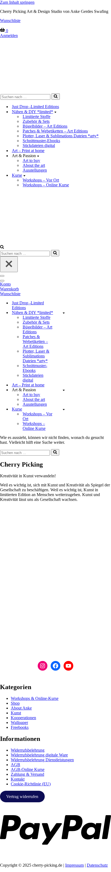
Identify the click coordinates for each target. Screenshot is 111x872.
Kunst (16, 713)
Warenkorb (9, 289)
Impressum (74, 865)
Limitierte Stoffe (36, 116)
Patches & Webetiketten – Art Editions (55, 131)
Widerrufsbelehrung (27, 750)
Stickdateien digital (39, 145)
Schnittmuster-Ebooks (41, 140)
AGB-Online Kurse (27, 769)
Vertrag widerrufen (22, 796)
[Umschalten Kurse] (63, 409)
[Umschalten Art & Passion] (63, 390)
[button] (55, 111)
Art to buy (31, 160)
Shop (15, 703)
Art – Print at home (28, 150)
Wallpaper (19, 722)
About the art (34, 165)
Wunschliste (10, 20)
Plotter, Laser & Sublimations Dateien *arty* (61, 136)
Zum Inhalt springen (17, 2)
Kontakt (18, 779)
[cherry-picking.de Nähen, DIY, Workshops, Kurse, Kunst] (55, 64)
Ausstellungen (35, 170)
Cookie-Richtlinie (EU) (31, 784)
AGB (15, 764)
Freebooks (20, 727)
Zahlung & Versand (27, 774)
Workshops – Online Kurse (46, 185)
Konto (5, 284)
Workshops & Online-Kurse (34, 698)
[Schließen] (9, 264)
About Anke (21, 708)
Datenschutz (97, 865)
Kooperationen (23, 717)
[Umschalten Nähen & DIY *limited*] (63, 313)
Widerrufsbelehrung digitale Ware (39, 755)
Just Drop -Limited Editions (35, 106)
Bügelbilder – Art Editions (45, 126)
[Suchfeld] (55, 96)
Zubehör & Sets (36, 121)
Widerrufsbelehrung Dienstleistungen (42, 760)
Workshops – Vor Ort (41, 180)
